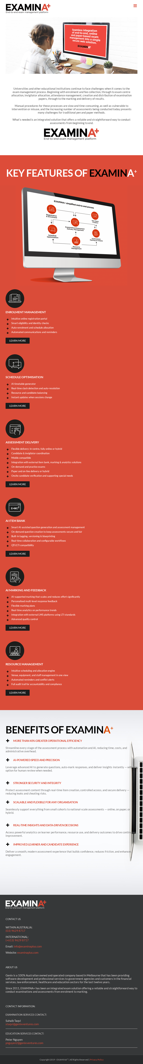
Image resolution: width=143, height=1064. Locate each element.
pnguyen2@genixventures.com (24, 1043)
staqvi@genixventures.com (22, 1024)
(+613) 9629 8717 (17, 940)
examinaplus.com (27, 952)
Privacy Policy (97, 1059)
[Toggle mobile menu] (135, 6)
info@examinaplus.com (28, 946)
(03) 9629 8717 (15, 930)
